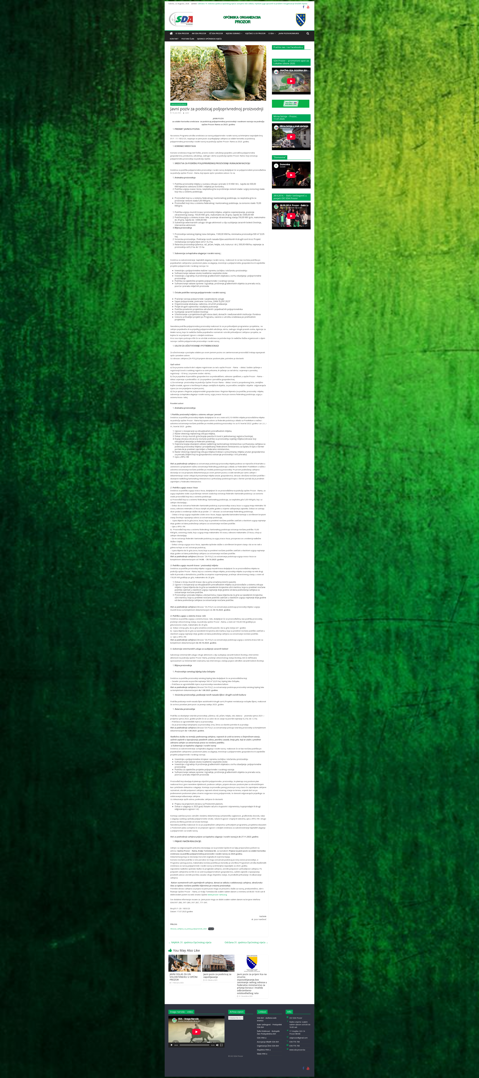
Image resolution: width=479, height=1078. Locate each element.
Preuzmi (211, 929)
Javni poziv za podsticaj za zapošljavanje (217, 975)
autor (187, 113)
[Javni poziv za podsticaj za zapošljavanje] (218, 956)
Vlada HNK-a (262, 1054)
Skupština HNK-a (264, 1050)
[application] (196, 1032)
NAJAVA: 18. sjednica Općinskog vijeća (213, 3)
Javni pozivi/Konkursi (289, 33)
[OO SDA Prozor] (171, 33)
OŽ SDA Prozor (216, 33)
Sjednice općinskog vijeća (209, 39)
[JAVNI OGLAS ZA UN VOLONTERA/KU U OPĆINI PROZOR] (184, 956)
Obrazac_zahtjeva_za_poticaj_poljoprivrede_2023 (188, 929)
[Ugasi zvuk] (217, 1045)
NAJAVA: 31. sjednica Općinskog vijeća (189, 942)
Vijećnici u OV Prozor (255, 33)
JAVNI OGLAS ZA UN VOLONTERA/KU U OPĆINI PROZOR (183, 977)
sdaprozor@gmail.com (298, 1038)
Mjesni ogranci (233, 33)
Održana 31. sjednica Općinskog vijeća (246, 942)
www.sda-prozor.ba (297, 1050)
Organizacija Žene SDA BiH (268, 1046)
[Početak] (171, 1045)
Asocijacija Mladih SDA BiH (268, 1042)
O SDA (271, 33)
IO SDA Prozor (182, 33)
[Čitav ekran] (221, 1045)
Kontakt (174, 39)
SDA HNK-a (261, 1038)
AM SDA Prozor (199, 33)
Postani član (187, 39)
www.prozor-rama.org (217, 894)
